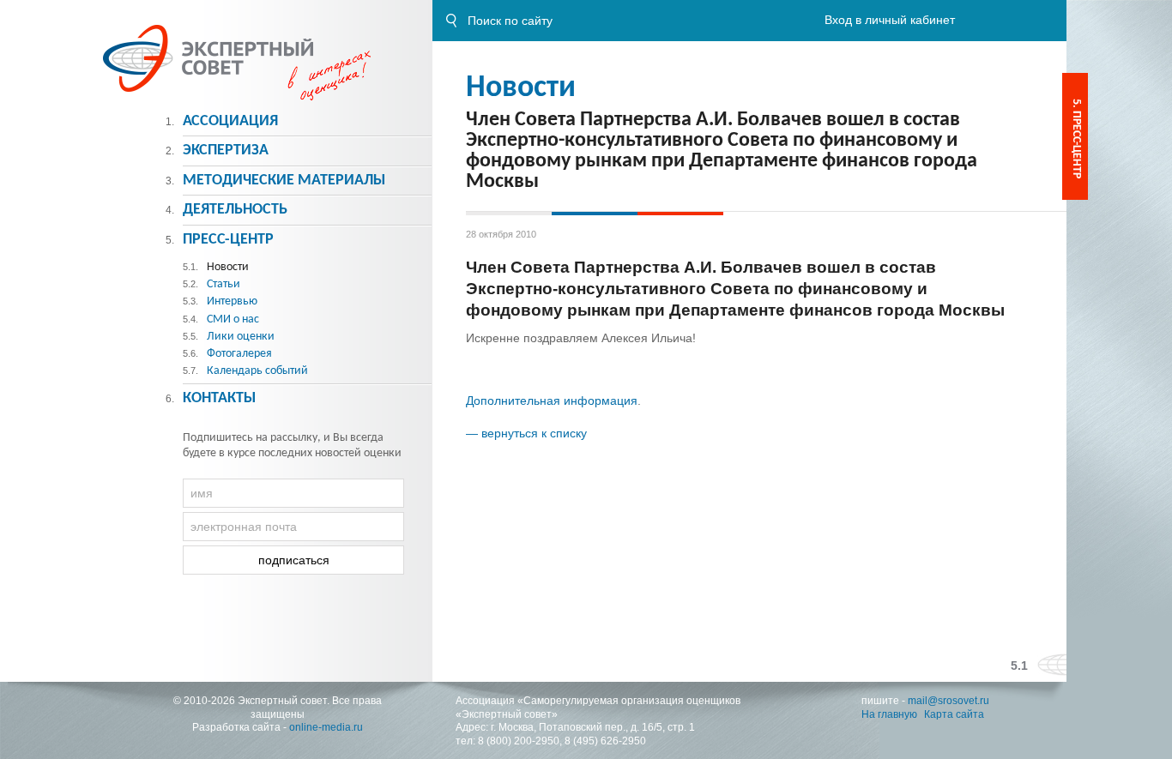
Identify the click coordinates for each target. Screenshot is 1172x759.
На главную (889, 714)
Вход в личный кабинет (890, 20)
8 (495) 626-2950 (605, 741)
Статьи (223, 284)
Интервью (232, 301)
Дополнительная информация (551, 400)
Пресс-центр (228, 240)
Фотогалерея (239, 353)
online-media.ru (326, 727)
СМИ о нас (233, 319)
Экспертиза (226, 150)
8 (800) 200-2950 (518, 741)
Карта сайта (954, 714)
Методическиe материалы (284, 180)
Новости (521, 88)
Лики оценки (241, 336)
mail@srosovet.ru (948, 701)
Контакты (219, 398)
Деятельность (235, 210)
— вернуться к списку (526, 433)
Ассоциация (230, 121)
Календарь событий (257, 370)
